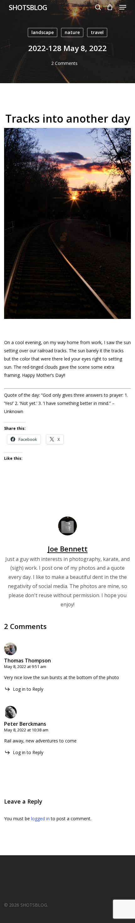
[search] (98, 7)
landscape (42, 32)
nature (72, 32)
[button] (122, 7)
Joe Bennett (68, 548)
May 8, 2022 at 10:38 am (26, 730)
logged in (40, 819)
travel (97, 32)
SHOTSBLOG (28, 7)
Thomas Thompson (27, 660)
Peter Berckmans (25, 723)
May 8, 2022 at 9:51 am (25, 666)
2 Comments (64, 63)
